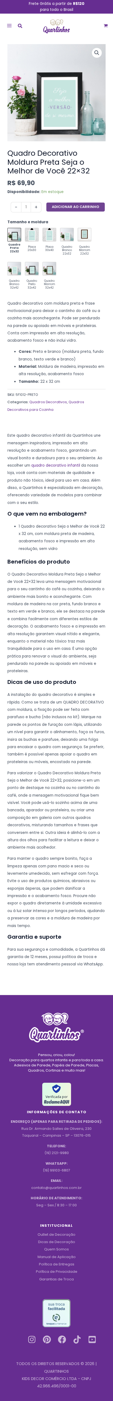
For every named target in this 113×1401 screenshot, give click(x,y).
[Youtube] (92, 1339)
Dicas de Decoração (56, 1242)
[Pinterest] (47, 1339)
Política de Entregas (56, 1264)
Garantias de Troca (56, 1279)
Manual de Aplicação (57, 1257)
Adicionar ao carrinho (75, 206)
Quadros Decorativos (48, 402)
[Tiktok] (77, 1339)
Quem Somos (56, 1249)
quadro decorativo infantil (55, 465)
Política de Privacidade (56, 1271)
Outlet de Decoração (56, 1234)
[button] (20, 26)
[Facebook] (62, 1339)
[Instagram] (32, 1339)
